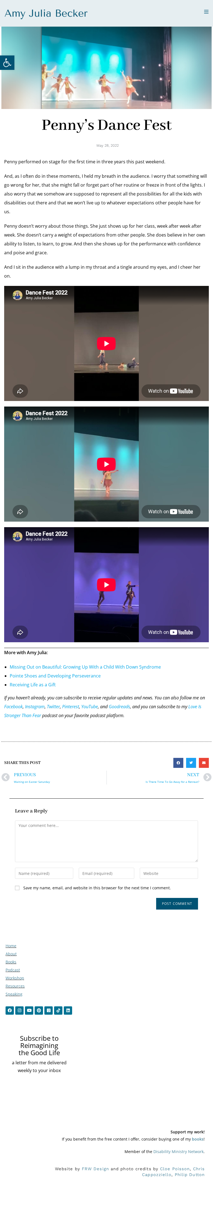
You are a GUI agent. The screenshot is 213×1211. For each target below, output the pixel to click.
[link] (7, 62)
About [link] (11, 953)
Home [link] (11, 945)
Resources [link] (15, 986)
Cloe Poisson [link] (175, 1168)
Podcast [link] (13, 970)
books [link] (198, 1139)
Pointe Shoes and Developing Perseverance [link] (55, 676)
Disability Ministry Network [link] (178, 1151)
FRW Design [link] (95, 1168)
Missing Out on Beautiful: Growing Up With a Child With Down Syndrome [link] (85, 667)
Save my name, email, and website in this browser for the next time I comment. (97, 887)
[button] (178, 763)
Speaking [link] (14, 994)
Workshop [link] (15, 978)
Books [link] (11, 961)
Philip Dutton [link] (190, 1174)
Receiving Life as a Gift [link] (33, 685)
